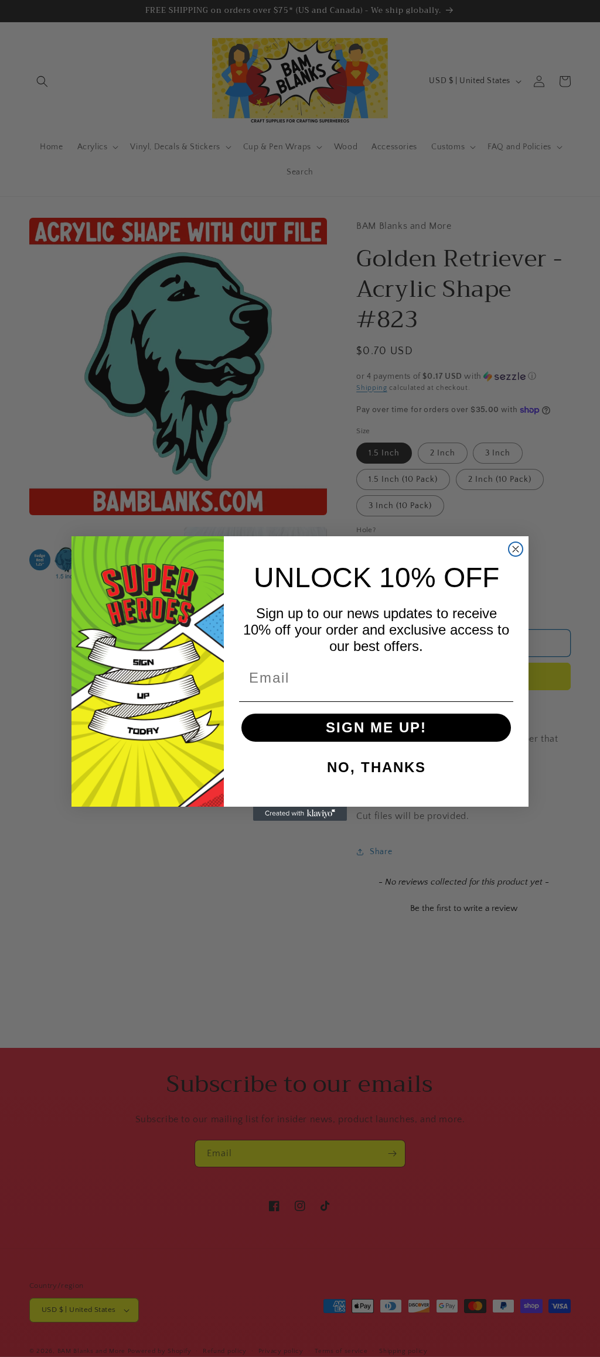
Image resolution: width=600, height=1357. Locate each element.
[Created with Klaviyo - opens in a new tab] (300, 814)
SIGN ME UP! (376, 727)
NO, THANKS (376, 767)
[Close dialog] (516, 549)
